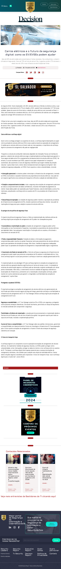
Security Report (16, 549)
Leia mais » (10, 485)
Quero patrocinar (54, 549)
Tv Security (18, 554)
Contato (53, 554)
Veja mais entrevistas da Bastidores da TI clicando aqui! (28, 496)
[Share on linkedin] (35, 72)
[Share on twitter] (31, 72)
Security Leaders (4, 549)
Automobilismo (42, 67)
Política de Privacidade (42, 554)
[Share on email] (39, 72)
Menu (5, 6)
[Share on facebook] (27, 72)
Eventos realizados (5, 556)
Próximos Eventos (5, 553)
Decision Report (28, 554)
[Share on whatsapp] (43, 72)
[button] (44, 4)
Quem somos (40, 549)
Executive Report (29, 549)
